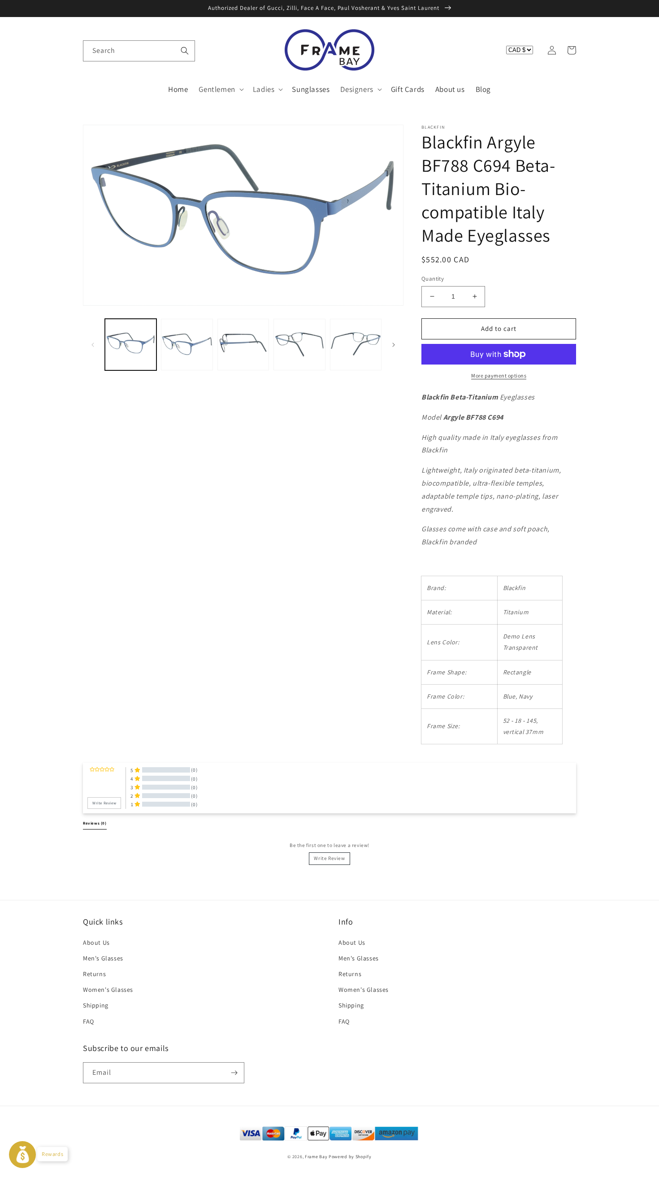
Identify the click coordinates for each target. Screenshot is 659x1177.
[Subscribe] (234, 1072)
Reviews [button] (95, 823)
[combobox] (139, 51)
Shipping (95, 1005)
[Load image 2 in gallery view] (186, 344)
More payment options (498, 375)
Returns (94, 974)
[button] (93, 50)
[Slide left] (93, 345)
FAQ (88, 1021)
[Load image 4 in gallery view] (299, 344)
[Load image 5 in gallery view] (356, 344)
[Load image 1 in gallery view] (130, 344)
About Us (96, 942)
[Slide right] (393, 345)
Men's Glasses (103, 958)
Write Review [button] (104, 803)
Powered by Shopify (350, 1157)
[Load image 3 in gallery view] (243, 344)
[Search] (185, 51)
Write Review (329, 858)
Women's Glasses (108, 990)
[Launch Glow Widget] (22, 1154)
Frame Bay (316, 1157)
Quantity (432, 278)
